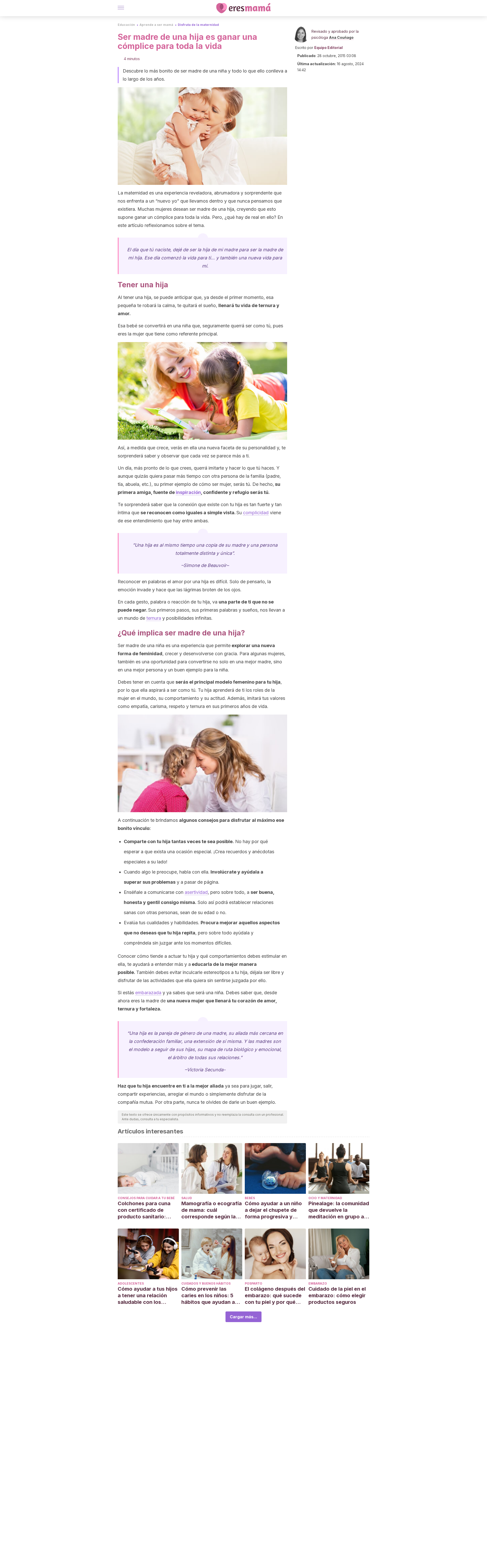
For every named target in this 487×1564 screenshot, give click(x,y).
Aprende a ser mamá (156, 25)
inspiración (188, 492)
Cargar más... (243, 1316)
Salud (186, 1198)
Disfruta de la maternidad (198, 25)
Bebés (250, 1198)
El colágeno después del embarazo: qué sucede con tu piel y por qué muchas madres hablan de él (275, 1295)
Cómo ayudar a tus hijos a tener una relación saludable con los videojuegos (148, 1295)
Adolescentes (131, 1283)
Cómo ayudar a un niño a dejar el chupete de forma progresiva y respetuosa (273, 1210)
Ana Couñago (341, 37)
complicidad (256, 512)
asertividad (196, 892)
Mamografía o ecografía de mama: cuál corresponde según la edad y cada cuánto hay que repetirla (211, 1210)
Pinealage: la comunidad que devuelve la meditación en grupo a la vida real (338, 1210)
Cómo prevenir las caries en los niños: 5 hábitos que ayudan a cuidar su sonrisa (208, 1295)
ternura (153, 618)
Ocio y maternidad (325, 1198)
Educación (126, 25)
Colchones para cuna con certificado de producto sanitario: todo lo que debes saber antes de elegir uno (148, 1210)
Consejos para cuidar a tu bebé (146, 1198)
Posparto (253, 1283)
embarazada (148, 992)
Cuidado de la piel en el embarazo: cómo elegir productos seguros (337, 1295)
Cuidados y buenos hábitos (206, 1283)
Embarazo (317, 1283)
